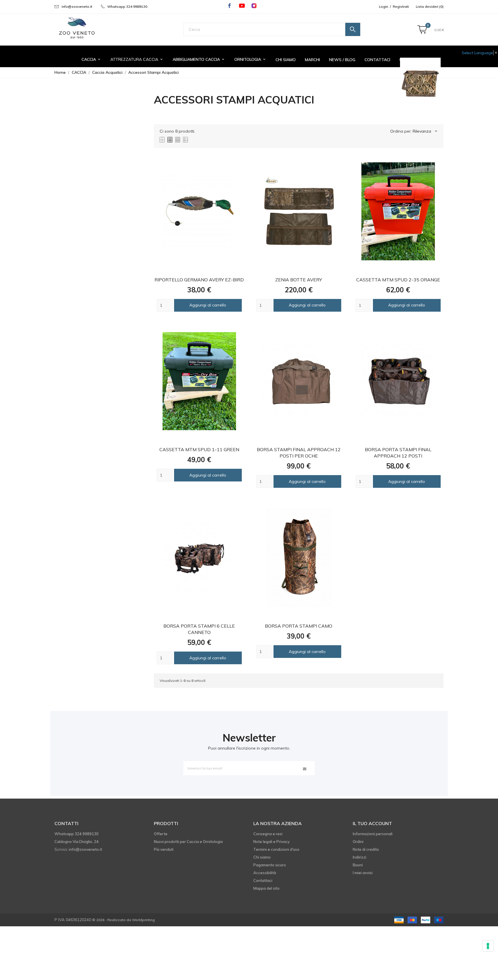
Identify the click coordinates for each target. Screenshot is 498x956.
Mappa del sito (266, 888)
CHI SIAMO (286, 59)
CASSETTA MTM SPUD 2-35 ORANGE (398, 280)
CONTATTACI (377, 59)
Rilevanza (425, 131)
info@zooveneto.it (77, 6)
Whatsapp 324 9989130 (127, 6)
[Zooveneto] (76, 28)
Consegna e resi (267, 833)
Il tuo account (372, 823)
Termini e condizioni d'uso (276, 849)
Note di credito (366, 849)
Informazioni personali (373, 833)
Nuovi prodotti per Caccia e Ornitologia (188, 841)
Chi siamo (262, 857)
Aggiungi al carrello (207, 305)
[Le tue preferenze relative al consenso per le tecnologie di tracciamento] (487, 945)
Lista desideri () (430, 6)
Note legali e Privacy (271, 841)
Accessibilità (264, 872)
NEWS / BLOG (342, 59)
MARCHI (312, 59)
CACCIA (91, 59)
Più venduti (163, 849)
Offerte (160, 833)
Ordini (358, 841)
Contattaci (262, 880)
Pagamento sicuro (269, 865)
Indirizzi (359, 857)
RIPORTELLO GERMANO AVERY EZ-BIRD (199, 280)
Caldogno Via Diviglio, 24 (76, 841)
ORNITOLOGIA (250, 59)
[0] (422, 29)
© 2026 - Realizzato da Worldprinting (123, 920)
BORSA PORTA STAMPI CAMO (298, 626)
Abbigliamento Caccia (199, 59)
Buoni (358, 865)
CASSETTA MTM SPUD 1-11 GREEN (199, 449)
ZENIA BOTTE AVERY (298, 280)
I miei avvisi (363, 872)
